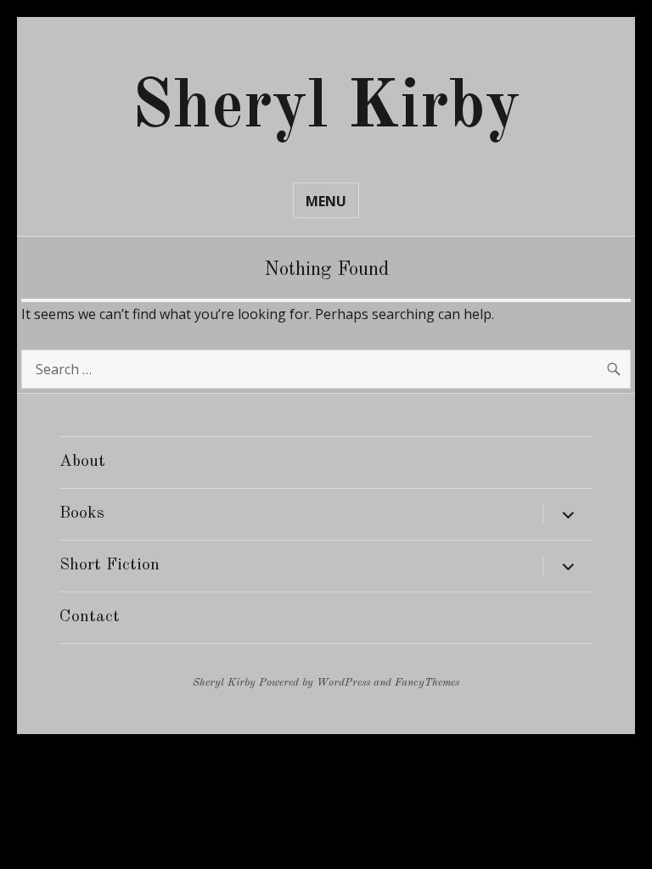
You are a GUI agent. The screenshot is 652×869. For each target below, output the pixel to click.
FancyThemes (427, 682)
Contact (89, 616)
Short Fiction (109, 565)
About (82, 461)
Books (81, 513)
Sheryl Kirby (326, 109)
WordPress (343, 682)
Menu (326, 201)
